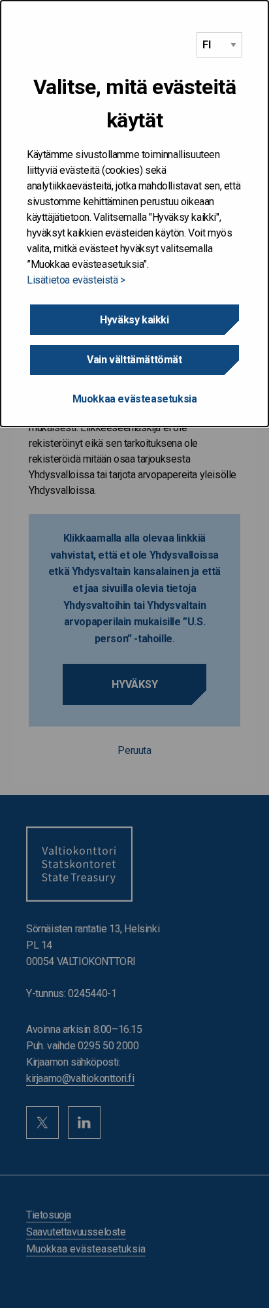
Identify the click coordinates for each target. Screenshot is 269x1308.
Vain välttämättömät (134, 359)
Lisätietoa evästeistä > (76, 280)
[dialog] (134, 213)
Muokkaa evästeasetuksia (134, 399)
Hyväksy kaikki (134, 320)
